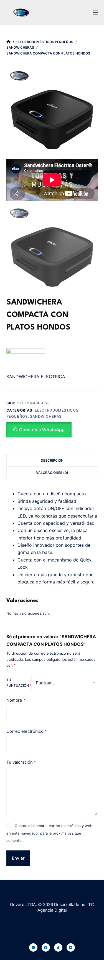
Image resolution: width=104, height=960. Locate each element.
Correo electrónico (26, 731)
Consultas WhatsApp (42, 429)
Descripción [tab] (52, 460)
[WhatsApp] (33, 947)
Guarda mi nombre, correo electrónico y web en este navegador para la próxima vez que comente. (49, 833)
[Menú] (95, 12)
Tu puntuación (18, 682)
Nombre (16, 700)
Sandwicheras (46, 416)
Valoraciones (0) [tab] (52, 473)
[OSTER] (25, 359)
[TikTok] (58, 947)
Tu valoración (21, 762)
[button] (39, 429)
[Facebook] (46, 947)
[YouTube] (71, 947)
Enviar (18, 858)
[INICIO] (8, 42)
